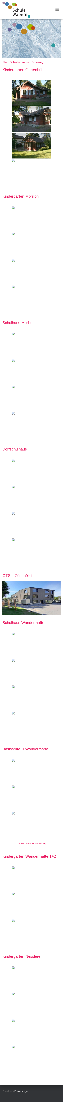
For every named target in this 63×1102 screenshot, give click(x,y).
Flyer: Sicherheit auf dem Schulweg (22, 62)
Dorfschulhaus (14, 449)
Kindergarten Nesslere (21, 956)
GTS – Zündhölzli (17, 575)
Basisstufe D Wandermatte (25, 749)
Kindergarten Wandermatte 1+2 (29, 856)
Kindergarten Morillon (20, 196)
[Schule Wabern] (17, 10)
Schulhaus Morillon (18, 323)
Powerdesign (21, 1091)
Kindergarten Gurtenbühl (23, 70)
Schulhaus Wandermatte (23, 622)
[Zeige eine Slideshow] (31, 843)
